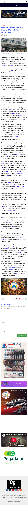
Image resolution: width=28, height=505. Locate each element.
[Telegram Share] (23, 299)
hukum (6, 156)
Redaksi (7, 494)
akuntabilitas (19, 173)
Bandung (7, 171)
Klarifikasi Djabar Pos (7, 495)
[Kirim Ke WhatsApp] (26, 299)
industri (10, 182)
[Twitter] (10, 490)
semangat (4, 228)
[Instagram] (18, 490)
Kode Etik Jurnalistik (14, 499)
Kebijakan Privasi (7, 497)
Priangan (3, 25)
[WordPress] (15, 490)
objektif (3, 206)
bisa (13, 71)
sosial (9, 110)
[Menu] (2, 1)
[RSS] (21, 490)
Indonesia (4, 234)
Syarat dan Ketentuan (19, 497)
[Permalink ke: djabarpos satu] (2, 35)
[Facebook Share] (14, 299)
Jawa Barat (4, 65)
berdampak (16, 186)
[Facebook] (7, 490)
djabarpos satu (7, 34)
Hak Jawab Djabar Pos (20, 495)
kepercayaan (13, 184)
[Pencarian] (26, 2)
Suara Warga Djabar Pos (16, 494)
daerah (17, 136)
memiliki (3, 163)
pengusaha (11, 247)
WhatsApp (14, 113)
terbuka (20, 115)
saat (5, 119)
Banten (12, 65)
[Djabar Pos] (5, 1)
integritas (18, 154)
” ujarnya (14, 210)
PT (9, 63)
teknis (9, 145)
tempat (7, 175)
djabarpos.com (17, 501)
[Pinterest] (13, 490)
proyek (7, 249)
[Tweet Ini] (17, 299)
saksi (13, 128)
